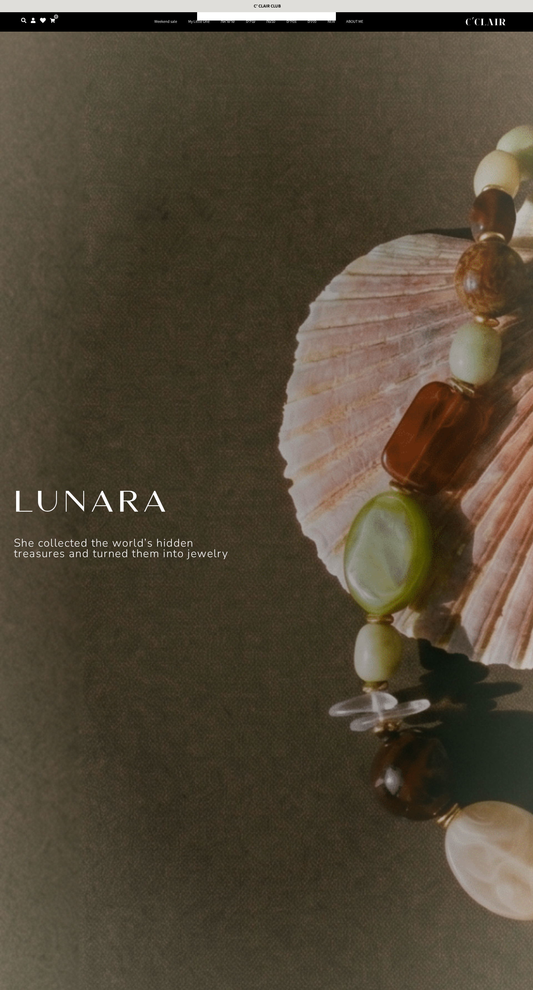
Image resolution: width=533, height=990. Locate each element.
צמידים (291, 21)
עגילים (250, 21)
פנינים (312, 21)
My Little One (199, 21)
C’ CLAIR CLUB (267, 6)
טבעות (270, 21)
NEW (331, 21)
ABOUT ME (354, 21)
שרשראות (228, 21)
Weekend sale (165, 21)
